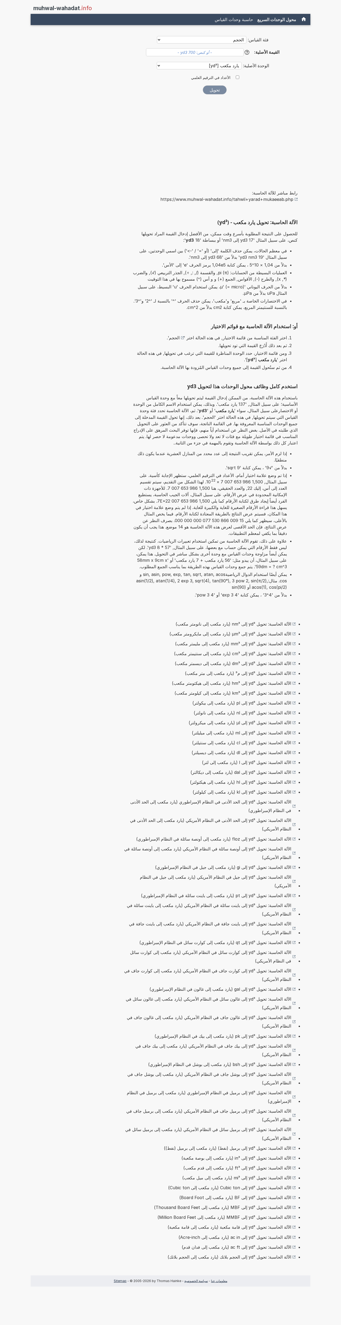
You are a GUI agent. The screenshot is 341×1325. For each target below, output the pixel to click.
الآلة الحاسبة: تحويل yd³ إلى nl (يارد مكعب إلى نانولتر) (242, 712)
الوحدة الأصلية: (255, 65)
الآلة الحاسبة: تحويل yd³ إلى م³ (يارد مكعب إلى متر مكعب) (238, 673)
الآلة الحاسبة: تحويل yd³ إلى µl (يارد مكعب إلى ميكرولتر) (240, 722)
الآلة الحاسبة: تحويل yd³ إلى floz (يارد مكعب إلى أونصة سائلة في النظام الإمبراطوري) (213, 839)
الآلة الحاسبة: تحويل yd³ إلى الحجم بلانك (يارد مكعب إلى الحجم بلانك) (229, 1257)
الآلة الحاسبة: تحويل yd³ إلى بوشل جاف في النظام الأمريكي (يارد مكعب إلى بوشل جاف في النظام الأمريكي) (209, 1078)
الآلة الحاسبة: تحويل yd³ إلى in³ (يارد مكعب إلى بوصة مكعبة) (236, 1158)
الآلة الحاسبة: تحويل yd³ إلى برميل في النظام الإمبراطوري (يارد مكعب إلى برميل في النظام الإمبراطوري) (209, 1097)
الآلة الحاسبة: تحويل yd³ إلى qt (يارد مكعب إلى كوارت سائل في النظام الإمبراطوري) (215, 942)
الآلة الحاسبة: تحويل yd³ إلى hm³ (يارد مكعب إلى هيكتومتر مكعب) (231, 683)
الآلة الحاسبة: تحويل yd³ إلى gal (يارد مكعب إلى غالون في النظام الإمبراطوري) (220, 989)
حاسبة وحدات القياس (234, 19)
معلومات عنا (219, 1281)
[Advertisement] (215, 138)
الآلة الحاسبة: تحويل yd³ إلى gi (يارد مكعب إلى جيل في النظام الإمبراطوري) (223, 867)
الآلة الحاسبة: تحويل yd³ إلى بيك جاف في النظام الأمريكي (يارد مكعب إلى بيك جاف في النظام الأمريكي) (213, 1050)
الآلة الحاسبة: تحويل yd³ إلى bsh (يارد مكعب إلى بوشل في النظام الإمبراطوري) (219, 1064)
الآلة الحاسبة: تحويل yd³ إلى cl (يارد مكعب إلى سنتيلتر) (241, 742)
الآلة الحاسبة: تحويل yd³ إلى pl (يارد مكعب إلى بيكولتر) (241, 703)
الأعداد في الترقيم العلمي (210, 77)
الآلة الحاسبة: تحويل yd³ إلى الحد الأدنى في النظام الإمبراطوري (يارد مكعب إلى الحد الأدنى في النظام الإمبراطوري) (210, 806)
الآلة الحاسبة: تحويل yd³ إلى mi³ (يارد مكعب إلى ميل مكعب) (236, 1177)
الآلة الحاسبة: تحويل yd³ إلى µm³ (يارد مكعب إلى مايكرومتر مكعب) (230, 633)
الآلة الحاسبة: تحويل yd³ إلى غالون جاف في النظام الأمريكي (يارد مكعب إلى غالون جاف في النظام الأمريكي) (209, 1022)
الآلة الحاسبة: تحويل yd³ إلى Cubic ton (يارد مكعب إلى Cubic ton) (229, 1187)
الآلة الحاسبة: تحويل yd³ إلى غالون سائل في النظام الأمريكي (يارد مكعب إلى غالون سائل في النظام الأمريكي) (208, 1003)
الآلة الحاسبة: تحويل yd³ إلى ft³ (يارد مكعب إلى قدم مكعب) (237, 1168)
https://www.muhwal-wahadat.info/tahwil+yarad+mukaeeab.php (226, 199)
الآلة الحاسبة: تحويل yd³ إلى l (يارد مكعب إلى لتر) (246, 762)
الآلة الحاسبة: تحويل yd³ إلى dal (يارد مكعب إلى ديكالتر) (240, 772)
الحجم (174, 337)
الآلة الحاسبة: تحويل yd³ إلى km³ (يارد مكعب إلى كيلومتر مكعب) (232, 693)
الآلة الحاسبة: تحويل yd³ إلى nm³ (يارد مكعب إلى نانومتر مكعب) (233, 624)
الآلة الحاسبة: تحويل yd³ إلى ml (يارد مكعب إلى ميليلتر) (241, 732)
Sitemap (120, 1281)
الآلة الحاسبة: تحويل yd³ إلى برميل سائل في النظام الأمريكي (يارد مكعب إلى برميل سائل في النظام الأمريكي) (208, 1134)
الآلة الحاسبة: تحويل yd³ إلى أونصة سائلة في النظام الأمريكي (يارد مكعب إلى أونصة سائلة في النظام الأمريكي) (207, 853)
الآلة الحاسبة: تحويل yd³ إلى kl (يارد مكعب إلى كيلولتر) (242, 792)
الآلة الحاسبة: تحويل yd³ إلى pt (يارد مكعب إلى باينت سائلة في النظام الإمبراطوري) (216, 895)
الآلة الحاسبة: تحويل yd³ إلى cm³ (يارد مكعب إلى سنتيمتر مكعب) (232, 653)
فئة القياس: (258, 39)
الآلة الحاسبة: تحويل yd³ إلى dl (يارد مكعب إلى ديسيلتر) (241, 752)
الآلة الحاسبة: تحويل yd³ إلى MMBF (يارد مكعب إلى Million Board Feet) (224, 1217)
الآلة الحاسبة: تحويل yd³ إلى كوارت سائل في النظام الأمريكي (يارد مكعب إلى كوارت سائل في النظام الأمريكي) (210, 957)
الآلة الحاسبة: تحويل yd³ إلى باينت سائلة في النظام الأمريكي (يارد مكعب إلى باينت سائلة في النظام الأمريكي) (209, 910)
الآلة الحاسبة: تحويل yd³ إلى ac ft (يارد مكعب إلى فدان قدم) (236, 1247)
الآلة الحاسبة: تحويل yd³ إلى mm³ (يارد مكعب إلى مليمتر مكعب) (233, 643)
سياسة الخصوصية (196, 1281)
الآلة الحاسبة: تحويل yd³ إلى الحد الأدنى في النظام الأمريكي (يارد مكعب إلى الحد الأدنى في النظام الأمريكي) (210, 824)
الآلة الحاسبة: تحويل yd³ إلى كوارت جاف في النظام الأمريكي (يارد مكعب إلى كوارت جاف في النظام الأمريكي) (207, 975)
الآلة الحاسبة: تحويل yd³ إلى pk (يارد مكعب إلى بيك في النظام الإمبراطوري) (223, 1036)
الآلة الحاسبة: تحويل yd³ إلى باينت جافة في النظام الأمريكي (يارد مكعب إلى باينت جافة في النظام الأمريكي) (210, 928)
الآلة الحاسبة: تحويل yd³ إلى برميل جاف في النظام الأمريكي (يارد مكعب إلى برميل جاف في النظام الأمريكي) (208, 1115)
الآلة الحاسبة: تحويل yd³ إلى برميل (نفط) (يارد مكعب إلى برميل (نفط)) (227, 1148)
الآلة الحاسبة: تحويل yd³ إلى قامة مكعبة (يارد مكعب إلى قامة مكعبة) (229, 1227)
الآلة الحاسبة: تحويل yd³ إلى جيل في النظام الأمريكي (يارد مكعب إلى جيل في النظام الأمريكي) (215, 881)
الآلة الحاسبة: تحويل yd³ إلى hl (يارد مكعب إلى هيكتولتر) (240, 782)
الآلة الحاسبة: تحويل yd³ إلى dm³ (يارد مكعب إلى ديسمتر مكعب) (233, 663)
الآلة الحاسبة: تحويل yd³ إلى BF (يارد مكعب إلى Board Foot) (235, 1197)
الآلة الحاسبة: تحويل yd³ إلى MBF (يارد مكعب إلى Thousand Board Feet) (222, 1207)
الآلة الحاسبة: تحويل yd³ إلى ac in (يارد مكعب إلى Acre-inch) (234, 1237)
